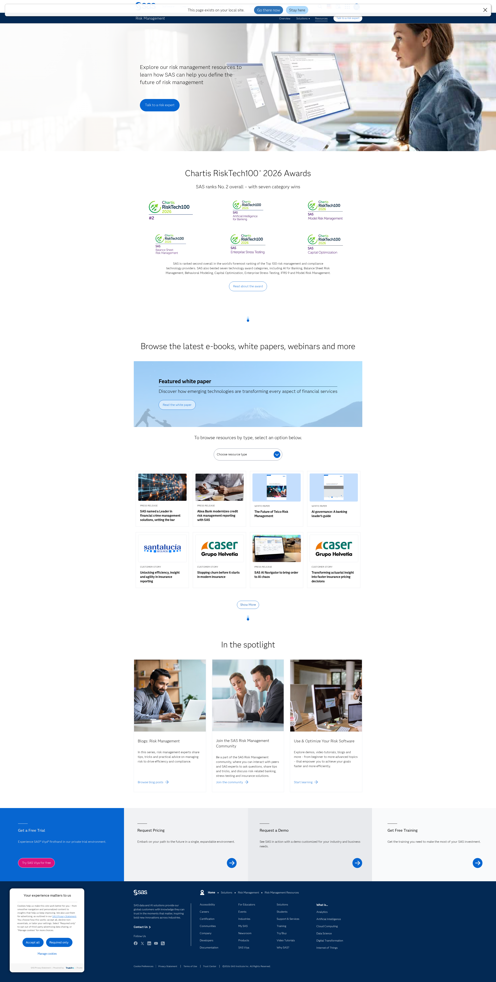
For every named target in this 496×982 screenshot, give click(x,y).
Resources (321, 18)
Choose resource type (232, 454)
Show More (248, 605)
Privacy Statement (167, 966)
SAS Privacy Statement (64, 916)
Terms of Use (190, 966)
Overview (284, 18)
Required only (59, 942)
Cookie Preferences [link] (143, 966)
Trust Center (209, 966)
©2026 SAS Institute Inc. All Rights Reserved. (246, 966)
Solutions (302, 18)
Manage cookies (47, 953)
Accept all (33, 942)
